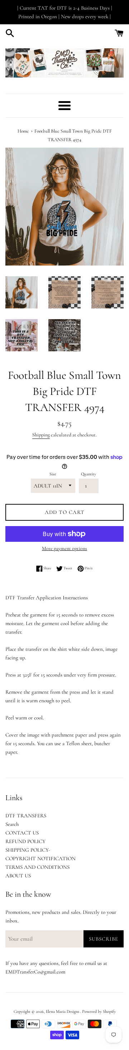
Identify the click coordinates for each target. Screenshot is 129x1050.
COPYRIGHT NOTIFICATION (40, 858)
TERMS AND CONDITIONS (37, 867)
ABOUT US (18, 875)
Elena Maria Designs (63, 1011)
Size (52, 473)
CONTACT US (22, 832)
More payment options (64, 548)
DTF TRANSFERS (25, 815)
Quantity (88, 473)
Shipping (41, 435)
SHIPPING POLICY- (27, 850)
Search (12, 824)
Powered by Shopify (99, 1011)
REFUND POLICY (25, 841)
